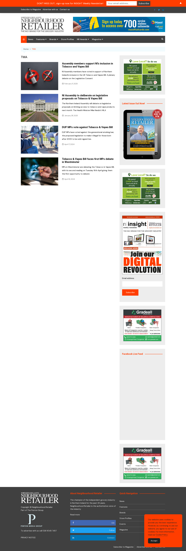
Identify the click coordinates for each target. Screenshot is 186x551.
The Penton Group (35, 510)
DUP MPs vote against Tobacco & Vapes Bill (87, 127)
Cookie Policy (162, 535)
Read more (75, 514)
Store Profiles (67, 39)
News (30, 39)
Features (40, 39)
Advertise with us (50, 9)
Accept (154, 540)
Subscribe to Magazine (31, 9)
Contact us (65, 9)
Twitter (159, 10)
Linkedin (163, 10)
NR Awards (82, 39)
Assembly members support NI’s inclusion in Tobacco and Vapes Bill (87, 65)
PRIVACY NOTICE (28, 537)
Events (123, 524)
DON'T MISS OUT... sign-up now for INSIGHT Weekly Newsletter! (70, 3)
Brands (52, 39)
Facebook (155, 10)
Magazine (96, 39)
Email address (128, 278)
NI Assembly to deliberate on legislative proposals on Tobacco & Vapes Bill (85, 97)
